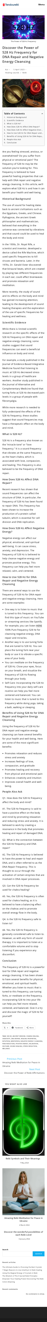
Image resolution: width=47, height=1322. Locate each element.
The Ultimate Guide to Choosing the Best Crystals (22, 1267)
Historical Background (19, 117)
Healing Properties (28, 1039)
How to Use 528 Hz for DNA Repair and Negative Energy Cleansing (25, 133)
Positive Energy (22, 1044)
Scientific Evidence (15, 120)
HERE (39, 625)
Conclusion (12, 142)
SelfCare (5, 1046)
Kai (6, 69)
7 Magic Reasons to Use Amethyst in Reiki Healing (22, 1270)
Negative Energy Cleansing (31, 1041)
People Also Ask (14, 139)
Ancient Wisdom (19, 1036)
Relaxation (33, 1044)
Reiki (24, 72)
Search (5, 1249)
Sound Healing (16, 1046)
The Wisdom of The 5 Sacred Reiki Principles (19, 1276)
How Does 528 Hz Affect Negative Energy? (25, 130)
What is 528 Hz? (14, 123)
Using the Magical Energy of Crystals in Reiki (20, 1273)
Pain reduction (8, 1044)
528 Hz (9, 1036)
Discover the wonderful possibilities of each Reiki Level (23, 1233)
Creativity (6, 1039)
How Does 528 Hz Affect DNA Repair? (23, 126)
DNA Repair (15, 1039)
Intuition (6, 1041)
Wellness (6, 1048)
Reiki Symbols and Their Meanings (23, 1158)
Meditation (15, 1041)
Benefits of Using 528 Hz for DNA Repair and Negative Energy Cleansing (25, 136)
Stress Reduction (30, 1046)
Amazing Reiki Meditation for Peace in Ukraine (23, 1219)
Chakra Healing (32, 1036)
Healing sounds (12, 72)
